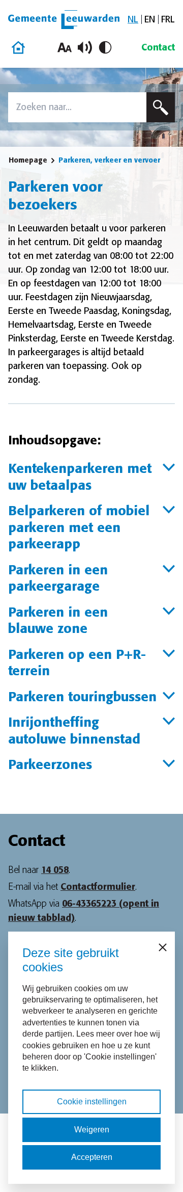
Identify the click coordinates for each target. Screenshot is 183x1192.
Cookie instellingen (92, 1101)
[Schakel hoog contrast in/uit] (105, 47)
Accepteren (91, 1157)
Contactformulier (97, 886)
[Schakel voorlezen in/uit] (85, 47)
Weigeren (91, 1129)
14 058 (55, 870)
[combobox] (77, 107)
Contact (158, 47)
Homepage (28, 160)
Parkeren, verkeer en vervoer (109, 160)
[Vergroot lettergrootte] (64, 47)
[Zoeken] (160, 107)
